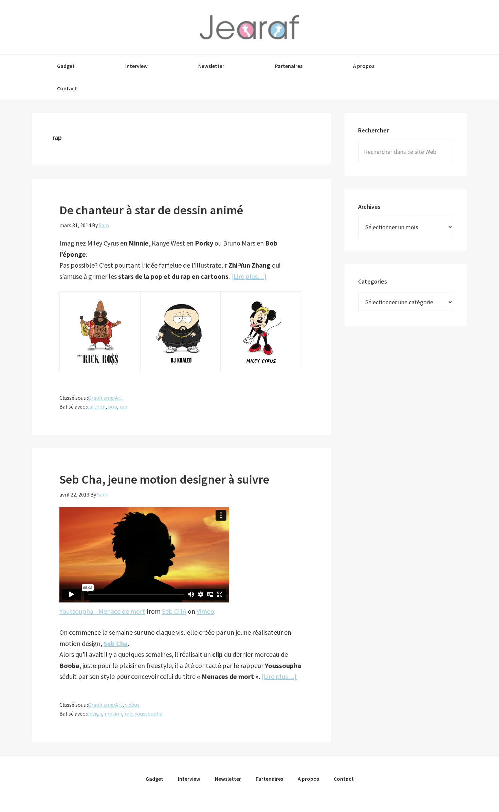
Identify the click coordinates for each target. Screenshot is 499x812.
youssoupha (148, 713)
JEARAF (249, 27)
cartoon (96, 406)
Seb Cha (116, 643)
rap (123, 406)
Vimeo (205, 611)
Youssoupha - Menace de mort (102, 611)
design (94, 713)
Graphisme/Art (105, 397)
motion (113, 713)
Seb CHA (174, 611)
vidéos (132, 704)
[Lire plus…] (248, 276)
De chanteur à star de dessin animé (151, 210)
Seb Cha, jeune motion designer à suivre (164, 479)
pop (112, 406)
